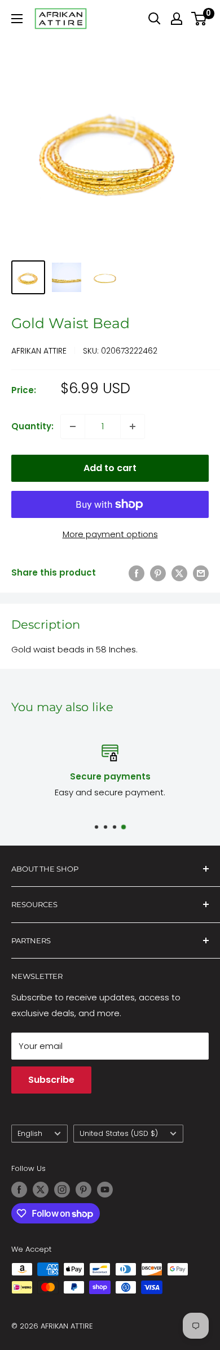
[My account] (176, 18)
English (29, 1133)
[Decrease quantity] (73, 426)
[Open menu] (17, 18)
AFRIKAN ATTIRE (39, 350)
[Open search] (154, 18)
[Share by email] (201, 573)
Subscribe (51, 1079)
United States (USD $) (119, 1133)
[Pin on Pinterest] (158, 573)
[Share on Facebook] (136, 573)
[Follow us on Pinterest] (83, 1189)
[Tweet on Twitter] (179, 573)
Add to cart (110, 467)
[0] (199, 18)
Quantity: (32, 426)
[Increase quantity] (132, 426)
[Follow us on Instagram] (62, 1189)
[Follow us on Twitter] (41, 1189)
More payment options (110, 534)
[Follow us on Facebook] (19, 1189)
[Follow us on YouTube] (105, 1189)
